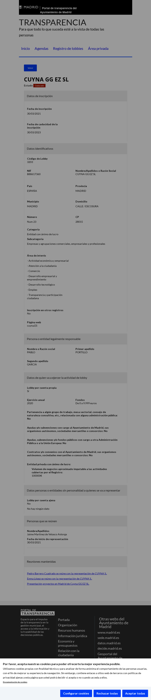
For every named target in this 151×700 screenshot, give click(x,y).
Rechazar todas (107, 693)
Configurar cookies (76, 693)
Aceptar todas (135, 693)
